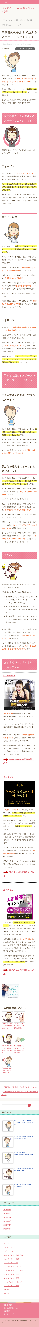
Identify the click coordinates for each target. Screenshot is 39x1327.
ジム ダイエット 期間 (11, 1286)
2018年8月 (7, 1210)
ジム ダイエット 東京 (11, 1278)
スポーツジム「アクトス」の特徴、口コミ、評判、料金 (7, 1049)
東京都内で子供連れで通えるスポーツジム (20, 1087)
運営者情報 (7, 1305)
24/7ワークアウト (10, 1251)
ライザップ (8, 1247)
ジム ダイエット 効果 (11, 1259)
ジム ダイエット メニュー (13, 1270)
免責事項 (6, 1311)
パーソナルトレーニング (13, 1282)
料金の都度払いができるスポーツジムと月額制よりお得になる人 (19, 1049)
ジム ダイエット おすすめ (25, 49)
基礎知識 (7, 1289)
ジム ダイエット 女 (11, 1263)
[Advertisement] (29, 992)
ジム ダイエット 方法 (11, 1274)
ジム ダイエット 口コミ (12, 1266)
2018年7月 (7, 1213)
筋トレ (6, 1243)
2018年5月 (7, 1221)
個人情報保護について (11, 1308)
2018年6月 (7, 1217)
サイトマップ (8, 1314)
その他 (6, 1293)
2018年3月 (7, 1229)
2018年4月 (7, 1225)
